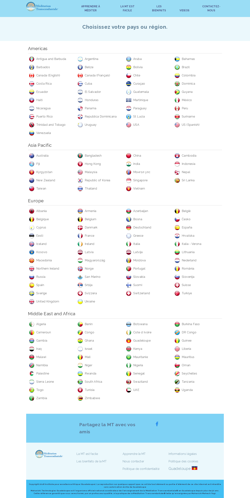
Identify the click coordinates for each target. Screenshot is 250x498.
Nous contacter (133, 461)
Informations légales (183, 454)
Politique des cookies (183, 461)
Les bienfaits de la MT (92, 461)
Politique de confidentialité (141, 469)
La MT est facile (87, 454)
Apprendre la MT (134, 454)
